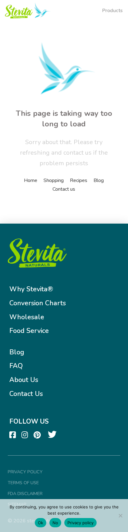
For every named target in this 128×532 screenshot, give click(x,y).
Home (30, 180)
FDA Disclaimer (25, 493)
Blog (99, 180)
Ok (40, 522)
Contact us (64, 189)
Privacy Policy (25, 472)
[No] (120, 515)
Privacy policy (80, 522)
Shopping (53, 180)
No (55, 522)
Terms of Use (23, 483)
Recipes (78, 180)
